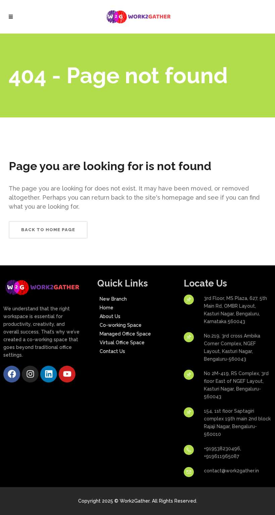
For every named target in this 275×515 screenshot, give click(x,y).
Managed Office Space (125, 334)
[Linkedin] (48, 374)
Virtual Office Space (122, 342)
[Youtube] (67, 374)
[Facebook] (11, 374)
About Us (110, 316)
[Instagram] (30, 374)
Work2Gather (135, 501)
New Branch (113, 299)
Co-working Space (121, 325)
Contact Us (112, 351)
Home (106, 307)
